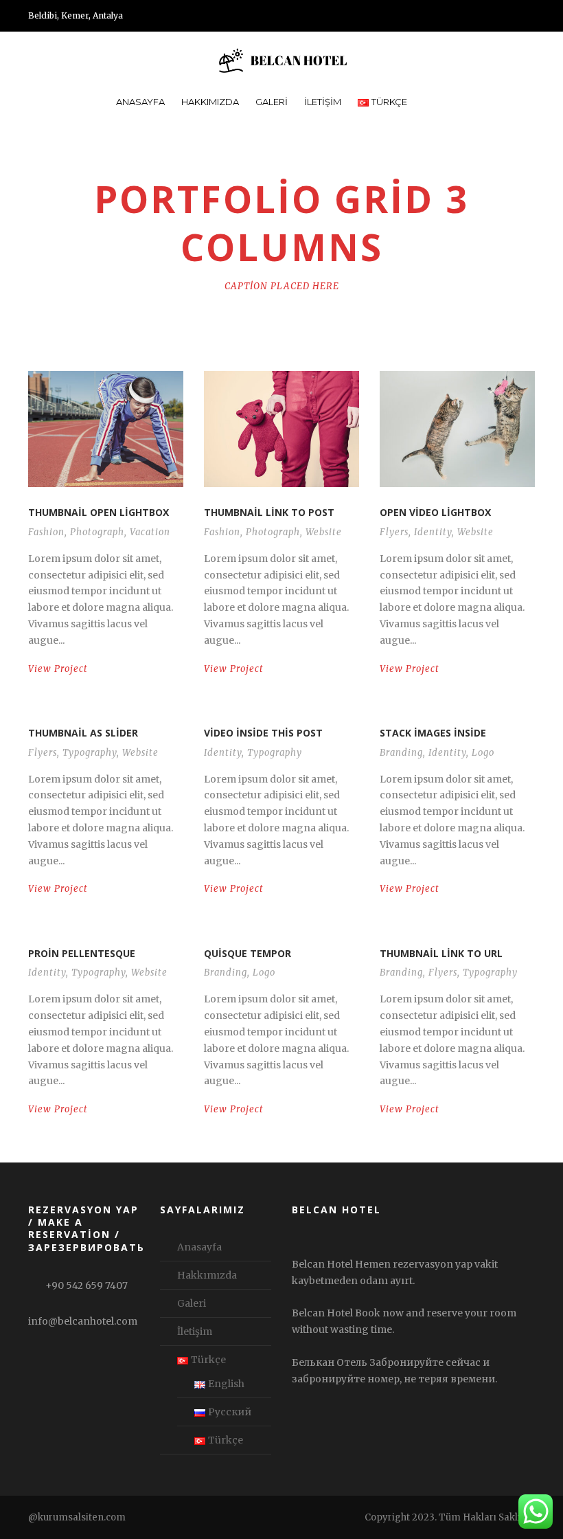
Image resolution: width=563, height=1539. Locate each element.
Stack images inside (433, 732)
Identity (433, 532)
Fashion (46, 532)
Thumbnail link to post (269, 512)
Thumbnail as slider (83, 732)
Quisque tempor (247, 953)
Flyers (394, 532)
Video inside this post (263, 732)
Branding (401, 753)
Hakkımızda (210, 101)
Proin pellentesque (81, 953)
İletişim (322, 101)
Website (324, 532)
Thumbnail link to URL (441, 953)
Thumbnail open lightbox (98, 512)
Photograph (97, 532)
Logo (483, 753)
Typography (89, 753)
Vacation (150, 532)
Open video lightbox (435, 512)
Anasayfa (140, 101)
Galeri (271, 101)
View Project (58, 669)
